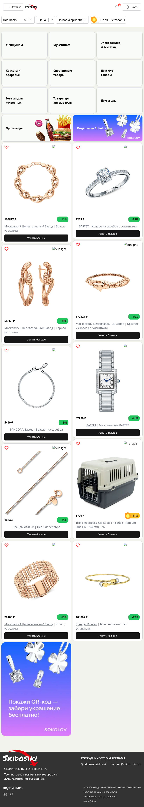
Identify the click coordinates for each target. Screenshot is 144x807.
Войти (134, 7)
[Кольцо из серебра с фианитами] (108, 182)
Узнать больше (36, 238)
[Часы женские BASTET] (108, 381)
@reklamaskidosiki (93, 764)
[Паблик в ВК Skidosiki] (5, 794)
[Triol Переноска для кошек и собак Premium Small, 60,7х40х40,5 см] (108, 479)
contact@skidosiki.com (126, 764)
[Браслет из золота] (36, 182)
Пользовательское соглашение (99, 796)
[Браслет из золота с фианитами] (108, 280)
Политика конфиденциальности (100, 792)
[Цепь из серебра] (36, 483)
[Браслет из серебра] (36, 386)
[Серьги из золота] (36, 284)
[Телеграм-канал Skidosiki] (11, 794)
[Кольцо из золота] (36, 580)
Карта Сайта (89, 801)
